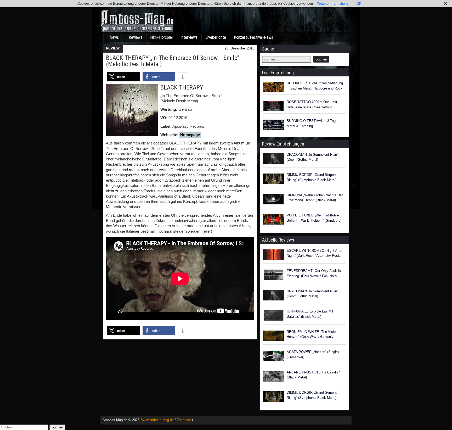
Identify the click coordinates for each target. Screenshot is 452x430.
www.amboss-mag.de (158, 420)
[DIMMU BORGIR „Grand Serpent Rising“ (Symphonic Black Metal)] (273, 180)
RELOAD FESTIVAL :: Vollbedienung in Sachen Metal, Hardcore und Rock (315, 85)
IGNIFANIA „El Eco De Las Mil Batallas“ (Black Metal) (310, 314)
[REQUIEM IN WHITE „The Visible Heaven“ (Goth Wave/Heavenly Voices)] (273, 337)
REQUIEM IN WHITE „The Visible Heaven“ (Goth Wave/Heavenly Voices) (312, 334)
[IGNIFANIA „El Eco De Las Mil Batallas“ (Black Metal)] (273, 316)
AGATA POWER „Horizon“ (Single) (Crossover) (313, 354)
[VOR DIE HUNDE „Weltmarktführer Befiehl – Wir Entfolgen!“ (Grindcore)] (273, 220)
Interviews (188, 37)
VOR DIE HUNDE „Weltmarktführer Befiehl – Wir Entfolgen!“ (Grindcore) (314, 217)
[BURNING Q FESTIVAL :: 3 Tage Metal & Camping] (273, 125)
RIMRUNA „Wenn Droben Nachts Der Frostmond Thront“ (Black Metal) (315, 197)
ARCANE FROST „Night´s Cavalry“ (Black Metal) (313, 374)
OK (359, 3)
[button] (123, 76)
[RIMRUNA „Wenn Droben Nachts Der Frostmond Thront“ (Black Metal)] (273, 200)
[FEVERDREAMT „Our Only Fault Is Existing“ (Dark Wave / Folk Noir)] (273, 276)
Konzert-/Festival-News (253, 37)
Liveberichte (215, 37)
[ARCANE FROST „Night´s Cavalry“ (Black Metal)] (273, 377)
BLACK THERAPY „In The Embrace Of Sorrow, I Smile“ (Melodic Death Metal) (172, 61)
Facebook (184, 420)
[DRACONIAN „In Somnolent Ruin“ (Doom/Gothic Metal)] (273, 159)
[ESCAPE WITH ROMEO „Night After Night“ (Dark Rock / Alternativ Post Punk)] (273, 255)
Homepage (190, 134)
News (114, 37)
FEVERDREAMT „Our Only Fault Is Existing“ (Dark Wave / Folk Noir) (314, 273)
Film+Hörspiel (161, 37)
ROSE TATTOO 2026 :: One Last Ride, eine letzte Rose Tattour (312, 104)
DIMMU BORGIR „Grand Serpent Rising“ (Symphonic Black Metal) (312, 177)
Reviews (135, 37)
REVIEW (113, 48)
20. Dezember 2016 (239, 48)
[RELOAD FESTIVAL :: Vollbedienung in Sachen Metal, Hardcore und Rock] (273, 87)
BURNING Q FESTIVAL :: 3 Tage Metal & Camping (312, 123)
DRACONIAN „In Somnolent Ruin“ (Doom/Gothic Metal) (312, 157)
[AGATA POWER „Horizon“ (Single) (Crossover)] (273, 357)
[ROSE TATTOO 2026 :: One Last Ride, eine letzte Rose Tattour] (273, 106)
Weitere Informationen (333, 3)
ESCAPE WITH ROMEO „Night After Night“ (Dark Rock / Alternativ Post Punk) (314, 253)
